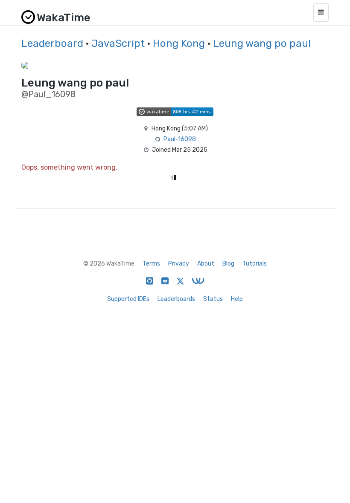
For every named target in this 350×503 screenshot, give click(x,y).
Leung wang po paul (262, 43)
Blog (228, 263)
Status (213, 299)
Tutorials (254, 263)
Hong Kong (179, 43)
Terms (151, 263)
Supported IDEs (128, 299)
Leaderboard (52, 43)
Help (237, 299)
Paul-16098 (179, 139)
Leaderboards (176, 299)
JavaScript (118, 43)
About (205, 263)
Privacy (178, 263)
